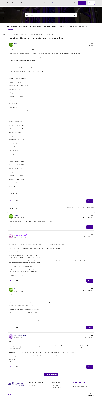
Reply (90, 201)
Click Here (52, 3)
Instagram (84, 382)
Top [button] (10, 394)
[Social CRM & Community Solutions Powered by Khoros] (91, 395)
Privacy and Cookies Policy (58, 387)
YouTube (81, 382)
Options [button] (10, 29)
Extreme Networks (12, 26)
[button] (82, 3)
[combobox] (51, 15)
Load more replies (51, 374)
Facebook (73, 382)
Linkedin (79, 382)
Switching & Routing (35, 26)
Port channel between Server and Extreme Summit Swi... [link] (72, 26)
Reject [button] (91, 3)
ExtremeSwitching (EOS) (49, 26)
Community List (23, 26)
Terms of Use (54, 385)
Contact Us (32, 385)
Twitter (76, 382)
